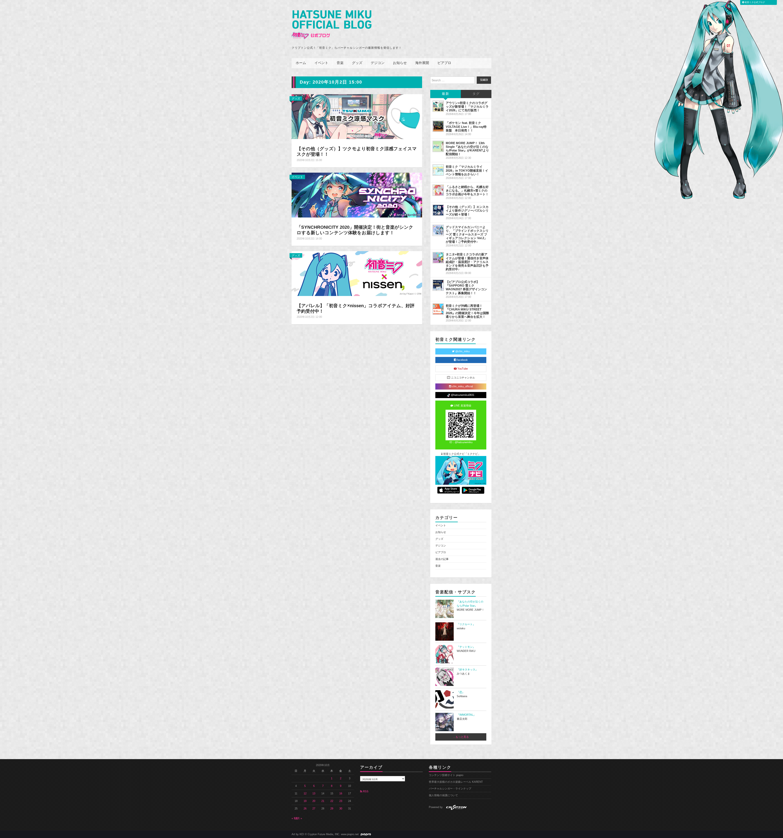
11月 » (298, 818)
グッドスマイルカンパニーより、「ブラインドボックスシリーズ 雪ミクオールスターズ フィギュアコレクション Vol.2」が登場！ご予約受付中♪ (467, 234)
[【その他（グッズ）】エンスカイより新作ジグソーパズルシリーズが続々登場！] (438, 210)
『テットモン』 (466, 647)
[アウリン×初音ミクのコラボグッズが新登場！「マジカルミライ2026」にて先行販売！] (438, 106)
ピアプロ (444, 63)
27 (313, 808)
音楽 (340, 63)
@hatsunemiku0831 (462, 395)
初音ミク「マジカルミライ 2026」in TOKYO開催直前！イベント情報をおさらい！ (467, 170)
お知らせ (400, 63)
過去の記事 (442, 559)
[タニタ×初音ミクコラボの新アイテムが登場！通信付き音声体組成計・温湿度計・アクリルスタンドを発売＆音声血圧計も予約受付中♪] (438, 258)
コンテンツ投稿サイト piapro (446, 775)
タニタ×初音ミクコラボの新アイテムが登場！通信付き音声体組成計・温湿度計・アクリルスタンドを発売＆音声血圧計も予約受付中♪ (467, 262)
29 (331, 808)
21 (322, 801)
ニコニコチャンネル (462, 377)
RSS (365, 791)
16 (340, 793)
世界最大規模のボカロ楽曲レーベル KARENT (456, 782)
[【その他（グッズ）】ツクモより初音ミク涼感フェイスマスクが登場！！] (357, 116)
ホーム (301, 63)
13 (313, 793)
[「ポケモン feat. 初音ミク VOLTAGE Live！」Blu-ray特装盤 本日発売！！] (438, 126)
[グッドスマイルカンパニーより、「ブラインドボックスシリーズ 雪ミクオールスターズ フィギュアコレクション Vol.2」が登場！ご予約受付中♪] (438, 230)
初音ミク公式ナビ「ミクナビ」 (461, 454)
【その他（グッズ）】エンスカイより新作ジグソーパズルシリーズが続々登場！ (467, 210)
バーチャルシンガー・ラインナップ (450, 788)
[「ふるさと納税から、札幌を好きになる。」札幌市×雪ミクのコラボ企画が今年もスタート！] (438, 190)
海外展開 (422, 63)
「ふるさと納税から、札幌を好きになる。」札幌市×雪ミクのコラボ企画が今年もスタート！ (467, 190)
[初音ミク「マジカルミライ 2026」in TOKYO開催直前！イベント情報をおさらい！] (438, 170)
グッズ (357, 63)
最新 (445, 93)
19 (305, 801)
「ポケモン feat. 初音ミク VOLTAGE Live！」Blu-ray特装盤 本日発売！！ (466, 126)
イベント (321, 63)
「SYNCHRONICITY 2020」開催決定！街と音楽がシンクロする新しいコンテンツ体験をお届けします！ (355, 230)
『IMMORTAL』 (466, 714)
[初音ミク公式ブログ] (332, 24)
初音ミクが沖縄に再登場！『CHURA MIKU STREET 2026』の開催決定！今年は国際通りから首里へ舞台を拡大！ (467, 311)
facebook (462, 360)
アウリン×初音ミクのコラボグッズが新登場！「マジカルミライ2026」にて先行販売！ (467, 106)
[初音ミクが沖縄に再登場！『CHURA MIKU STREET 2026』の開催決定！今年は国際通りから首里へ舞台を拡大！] (438, 309)
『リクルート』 (466, 624)
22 (331, 801)
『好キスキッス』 (467, 669)
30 (340, 808)
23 (340, 801)
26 (305, 808)
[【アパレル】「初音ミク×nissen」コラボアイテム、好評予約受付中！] (357, 273)
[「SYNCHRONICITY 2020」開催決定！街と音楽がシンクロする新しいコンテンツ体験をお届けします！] (357, 195)
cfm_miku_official (462, 386)
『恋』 (461, 692)
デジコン (378, 63)
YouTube (462, 368)
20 (313, 801)
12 (305, 793)
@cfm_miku (462, 351)
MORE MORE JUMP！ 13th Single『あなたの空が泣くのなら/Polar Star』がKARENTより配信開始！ (467, 148)
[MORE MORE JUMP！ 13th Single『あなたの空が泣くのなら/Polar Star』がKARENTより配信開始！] (438, 146)
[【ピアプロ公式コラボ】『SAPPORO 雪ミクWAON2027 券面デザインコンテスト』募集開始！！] (438, 285)
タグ (476, 93)
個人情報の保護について (443, 795)
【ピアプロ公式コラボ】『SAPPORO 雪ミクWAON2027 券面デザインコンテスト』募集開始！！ (466, 287)
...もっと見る (461, 736)
